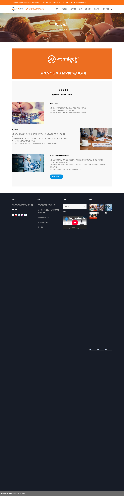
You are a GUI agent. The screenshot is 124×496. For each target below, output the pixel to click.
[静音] (82, 227)
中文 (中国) (106, 9)
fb (13, 215)
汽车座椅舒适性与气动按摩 (46, 205)
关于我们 (64, 9)
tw (25, 215)
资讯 (80, 9)
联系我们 (96, 9)
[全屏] (84, 227)
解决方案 (73, 9)
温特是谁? (40, 227)
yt (15, 215)
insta (21, 215)
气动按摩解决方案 (43, 217)
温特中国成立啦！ (43, 222)
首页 (57, 9)
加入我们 (88, 9)
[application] (75, 222)
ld (18, 215)
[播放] (66, 227)
